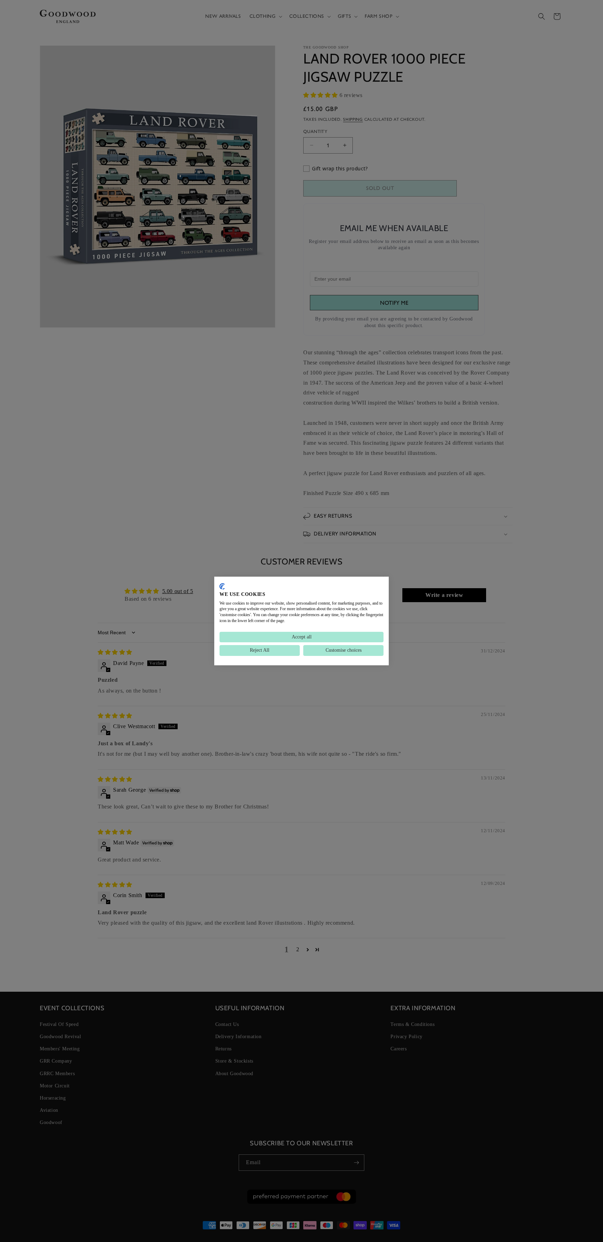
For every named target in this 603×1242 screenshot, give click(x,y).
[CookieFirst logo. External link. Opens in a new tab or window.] (222, 586)
